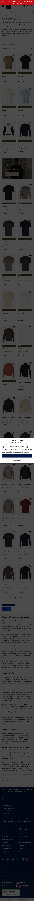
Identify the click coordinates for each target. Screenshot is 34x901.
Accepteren (17, 456)
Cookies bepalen (17, 460)
